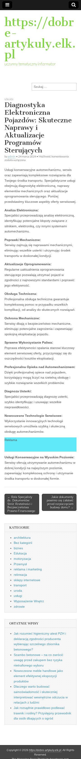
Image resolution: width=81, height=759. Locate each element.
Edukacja (20, 553)
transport (20, 585)
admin (12, 156)
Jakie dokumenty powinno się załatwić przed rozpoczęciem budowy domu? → (60, 502)
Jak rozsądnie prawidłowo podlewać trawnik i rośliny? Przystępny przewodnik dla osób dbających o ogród (42, 713)
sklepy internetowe (27, 580)
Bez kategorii (23, 543)
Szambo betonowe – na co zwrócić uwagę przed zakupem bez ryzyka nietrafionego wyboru (38, 660)
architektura (22, 537)
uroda (18, 590)
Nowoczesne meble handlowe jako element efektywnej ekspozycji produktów (38, 676)
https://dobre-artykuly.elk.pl (40, 38)
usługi (8, 99)
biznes (18, 548)
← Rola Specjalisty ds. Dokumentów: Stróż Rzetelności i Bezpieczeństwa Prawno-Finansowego (21, 504)
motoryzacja (22, 558)
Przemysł (20, 564)
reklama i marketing (28, 569)
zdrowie (19, 606)
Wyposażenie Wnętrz (29, 601)
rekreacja (20, 574)
